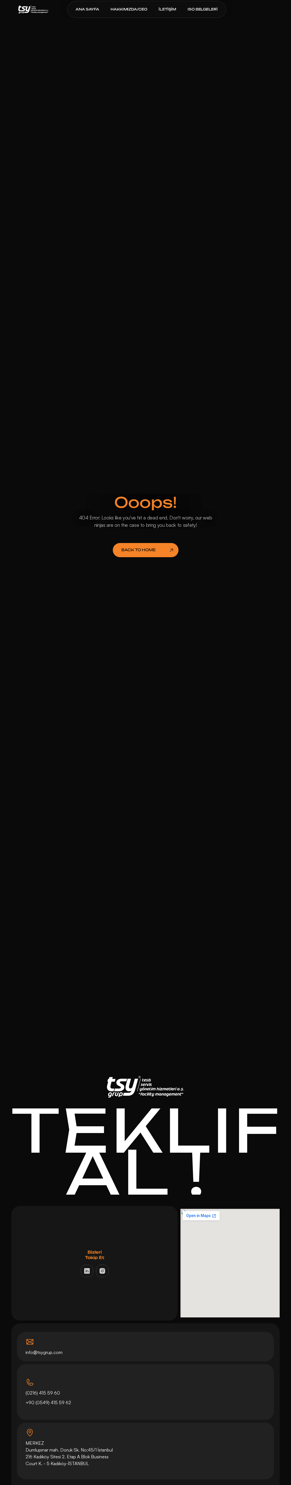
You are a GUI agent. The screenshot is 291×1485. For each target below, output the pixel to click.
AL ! (145, 1173)
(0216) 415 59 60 (43, 1393)
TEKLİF (146, 1129)
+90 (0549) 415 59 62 (49, 1402)
